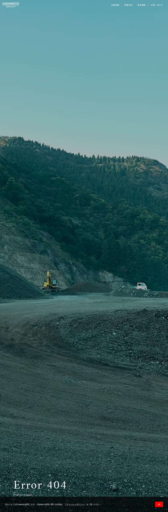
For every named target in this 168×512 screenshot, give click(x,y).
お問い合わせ (157, 5)
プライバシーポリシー (74, 504)
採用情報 (141, 4)
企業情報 (115, 4)
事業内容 (128, 4)
